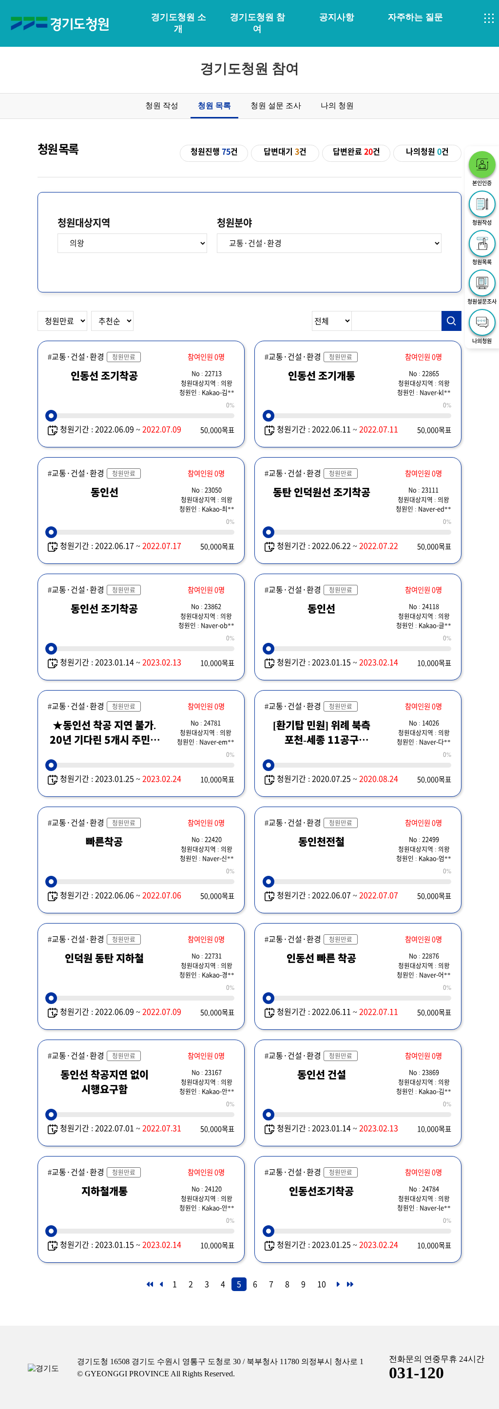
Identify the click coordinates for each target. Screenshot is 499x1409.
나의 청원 (337, 105)
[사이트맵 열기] (489, 18)
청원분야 (234, 223)
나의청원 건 (427, 151)
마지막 (349, 1287)
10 (321, 1284)
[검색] (451, 321)
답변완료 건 (356, 151)
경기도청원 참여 (257, 23)
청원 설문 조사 (275, 105)
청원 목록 (214, 105)
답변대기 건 (285, 151)
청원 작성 (161, 105)
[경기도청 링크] (43, 1369)
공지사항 (336, 17)
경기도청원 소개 (178, 23)
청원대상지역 (84, 223)
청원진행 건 (214, 151)
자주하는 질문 (415, 17)
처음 (149, 1287)
